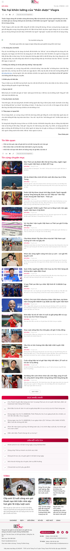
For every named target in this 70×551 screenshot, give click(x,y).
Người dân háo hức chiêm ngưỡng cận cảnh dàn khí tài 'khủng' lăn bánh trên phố (59, 510)
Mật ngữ (49, 520)
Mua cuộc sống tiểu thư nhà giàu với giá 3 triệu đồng (44, 330)
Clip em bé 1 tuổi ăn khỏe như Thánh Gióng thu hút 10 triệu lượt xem (59, 491)
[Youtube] (62, 532)
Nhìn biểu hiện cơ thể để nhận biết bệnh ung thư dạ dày (23, 147)
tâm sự (31, 461)
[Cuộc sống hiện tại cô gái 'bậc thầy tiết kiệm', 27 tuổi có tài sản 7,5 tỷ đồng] (12, 366)
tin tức (17, 445)
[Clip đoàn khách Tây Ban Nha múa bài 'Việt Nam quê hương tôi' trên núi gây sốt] (12, 244)
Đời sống (5, 6)
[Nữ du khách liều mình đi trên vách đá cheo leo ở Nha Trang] (12, 183)
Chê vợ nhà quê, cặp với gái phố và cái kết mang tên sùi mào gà (25, 144)
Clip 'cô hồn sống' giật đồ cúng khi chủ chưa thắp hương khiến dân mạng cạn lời (44, 510)
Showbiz (13, 520)
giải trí (29, 456)
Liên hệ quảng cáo (47, 532)
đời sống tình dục (7, 73)
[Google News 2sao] (24, 14)
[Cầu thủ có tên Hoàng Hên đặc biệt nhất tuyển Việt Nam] (12, 351)
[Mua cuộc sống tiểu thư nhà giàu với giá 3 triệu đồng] (12, 336)
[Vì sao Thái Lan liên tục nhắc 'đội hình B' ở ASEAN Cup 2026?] (12, 290)
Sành (58, 520)
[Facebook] (58, 532)
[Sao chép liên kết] (13, 14)
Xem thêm (35, 391)
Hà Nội (42, 536)
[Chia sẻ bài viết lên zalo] (6, 14)
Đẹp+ (22, 520)
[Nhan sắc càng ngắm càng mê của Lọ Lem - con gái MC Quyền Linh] (12, 259)
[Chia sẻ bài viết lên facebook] (3, 14)
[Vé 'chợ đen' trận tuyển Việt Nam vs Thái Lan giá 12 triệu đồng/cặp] (12, 229)
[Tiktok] (67, 532)
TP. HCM (42, 541)
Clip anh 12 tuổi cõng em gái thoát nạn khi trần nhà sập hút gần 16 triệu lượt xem (18, 501)
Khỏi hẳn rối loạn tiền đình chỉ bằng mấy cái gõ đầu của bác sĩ (25, 149)
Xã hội (40, 520)
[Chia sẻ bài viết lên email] (10, 14)
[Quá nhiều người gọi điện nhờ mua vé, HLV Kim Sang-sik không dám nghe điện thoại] (12, 275)
